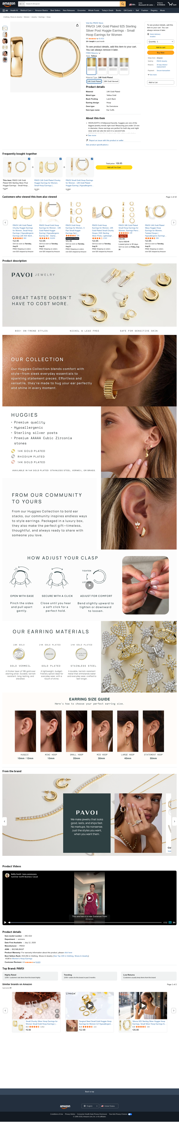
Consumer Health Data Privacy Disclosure (92, 1114)
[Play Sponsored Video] (89, 1005)
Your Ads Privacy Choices (118, 1114)
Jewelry (34, 17)
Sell (137, 10)
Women (26, 17)
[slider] (85, 922)
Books (118, 10)
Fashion (144, 10)
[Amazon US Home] (65, 1107)
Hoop (49, 17)
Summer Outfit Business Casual (24, 877)
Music (162, 10)
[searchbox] (72, 3)
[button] (5, 10)
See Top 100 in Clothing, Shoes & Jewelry (71, 956)
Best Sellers (55, 10)
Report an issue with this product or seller (106, 140)
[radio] (4, 28)
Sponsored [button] (6, 988)
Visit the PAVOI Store (94, 23)
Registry (154, 10)
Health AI (14, 10)
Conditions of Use (56, 1114)
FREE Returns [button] (92, 53)
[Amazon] (9, 4)
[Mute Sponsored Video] (57, 1016)
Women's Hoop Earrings (22, 959)
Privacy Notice (70, 1114)
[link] (48, 167)
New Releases (69, 10)
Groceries (81, 10)
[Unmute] (174, 922)
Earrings (42, 17)
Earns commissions (29, 874)
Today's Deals (107, 10)
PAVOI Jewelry (162, 61)
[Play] (4, 922)
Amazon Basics (41, 10)
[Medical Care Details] (32, 10)
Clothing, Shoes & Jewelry (12, 17)
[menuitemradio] (170, 922)
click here (68, 952)
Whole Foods (93, 10)
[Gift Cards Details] (133, 10)
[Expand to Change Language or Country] (97, 1106)
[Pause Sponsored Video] (57, 1011)
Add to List (153, 82)
